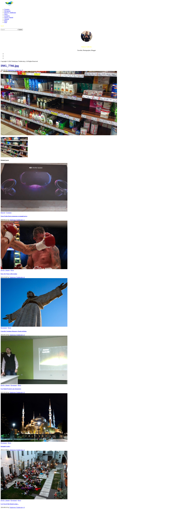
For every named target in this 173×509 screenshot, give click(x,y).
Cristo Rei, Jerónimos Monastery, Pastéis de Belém (13, 331)
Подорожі (7, 11)
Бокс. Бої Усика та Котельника (9, 273)
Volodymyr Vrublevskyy (15, 70)
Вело (5, 20)
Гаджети (7, 16)
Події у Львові (8, 17)
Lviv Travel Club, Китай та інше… (10, 504)
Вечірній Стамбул (5, 446)
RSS (5, 22)
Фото (6, 14)
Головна (6, 9)
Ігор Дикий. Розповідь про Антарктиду (11, 388)
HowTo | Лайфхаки (10, 12)
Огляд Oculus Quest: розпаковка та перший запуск (14, 216)
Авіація (6, 19)
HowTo (3, 212)
